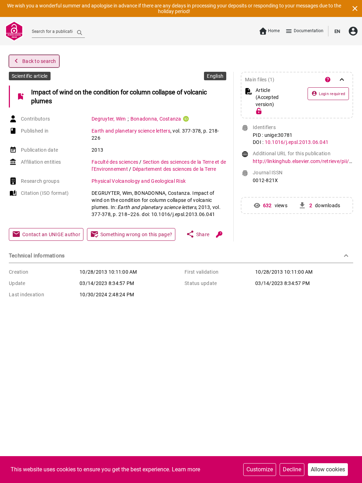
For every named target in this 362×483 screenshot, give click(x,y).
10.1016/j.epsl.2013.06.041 (297, 142)
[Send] (79, 32)
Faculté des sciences (115, 162)
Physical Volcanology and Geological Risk (139, 181)
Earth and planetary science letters (131, 131)
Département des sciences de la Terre (174, 169)
